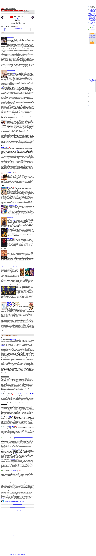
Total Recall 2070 (14, 470)
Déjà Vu (8, 187)
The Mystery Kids (10, 228)
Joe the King (11, 426)
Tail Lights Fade (13, 459)
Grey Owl (9, 416)
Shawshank (3, 498)
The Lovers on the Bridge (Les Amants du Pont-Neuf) (23, 437)
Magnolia (16, 150)
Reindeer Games (13, 339)
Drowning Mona (10, 37)
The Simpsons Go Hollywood (6, 267)
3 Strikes (8, 119)
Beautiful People (4, 147)
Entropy (8, 404)
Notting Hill (9, 302)
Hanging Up (9, 172)
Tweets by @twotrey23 (17, 510)
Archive (17, 19)
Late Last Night (10, 217)
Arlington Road (3, 345)
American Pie (9, 304)
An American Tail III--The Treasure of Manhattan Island (22, 393)
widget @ (29, 13)
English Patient (28, 439)
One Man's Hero (10, 250)
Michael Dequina (12, 535)
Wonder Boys (11, 376)
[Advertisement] (48, 2)
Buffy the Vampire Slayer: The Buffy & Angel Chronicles (11, 266)
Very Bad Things (17, 453)
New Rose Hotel (10, 238)
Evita (14, 73)
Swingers (14, 220)
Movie (8, 303)
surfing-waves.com (32, 13)
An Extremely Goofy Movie (12, 205)
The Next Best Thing (11, 70)
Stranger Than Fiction (16, 449)
